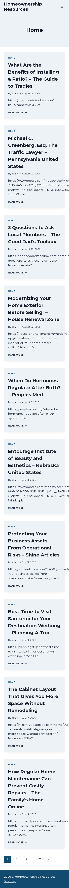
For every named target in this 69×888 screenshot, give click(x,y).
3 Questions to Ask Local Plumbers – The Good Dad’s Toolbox (34, 234)
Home (11, 58)
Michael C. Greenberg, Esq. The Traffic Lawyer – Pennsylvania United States (33, 152)
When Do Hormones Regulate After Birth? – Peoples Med (34, 387)
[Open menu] (62, 6)
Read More (17, 112)
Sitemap (10, 881)
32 (39, 859)
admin (15, 93)
